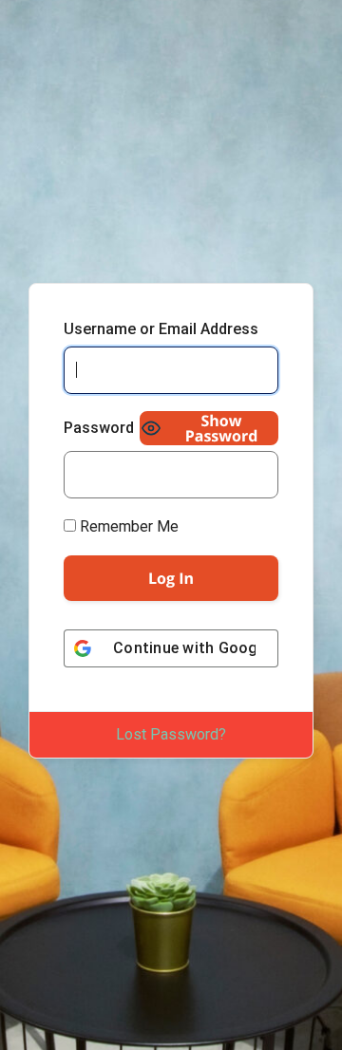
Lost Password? (171, 734)
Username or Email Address (161, 329)
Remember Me (127, 526)
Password (99, 428)
